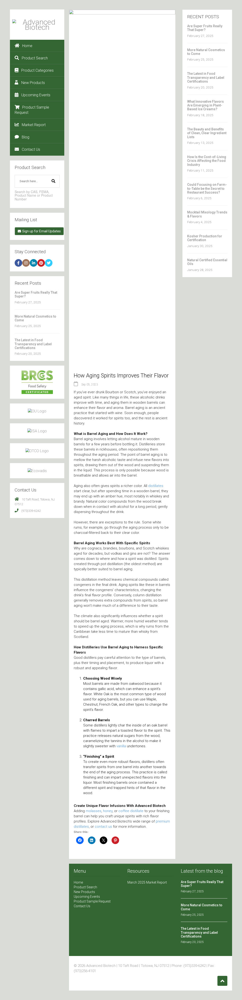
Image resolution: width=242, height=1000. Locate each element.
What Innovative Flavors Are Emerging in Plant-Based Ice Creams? (205, 105)
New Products (33, 82)
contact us (103, 826)
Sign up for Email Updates (41, 231)
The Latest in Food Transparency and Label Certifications (33, 344)
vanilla (121, 746)
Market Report (34, 125)
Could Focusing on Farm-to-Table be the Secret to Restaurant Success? (207, 188)
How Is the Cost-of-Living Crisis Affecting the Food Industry (206, 161)
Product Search (35, 58)
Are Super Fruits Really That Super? (204, 28)
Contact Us (31, 149)
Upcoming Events (35, 95)
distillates (155, 486)
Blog (25, 137)
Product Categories (37, 70)
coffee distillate (130, 811)
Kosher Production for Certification (204, 238)
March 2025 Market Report (147, 882)
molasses (93, 811)
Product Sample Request (32, 110)
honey (107, 811)
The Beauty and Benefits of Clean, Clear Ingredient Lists (206, 133)
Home (27, 46)
